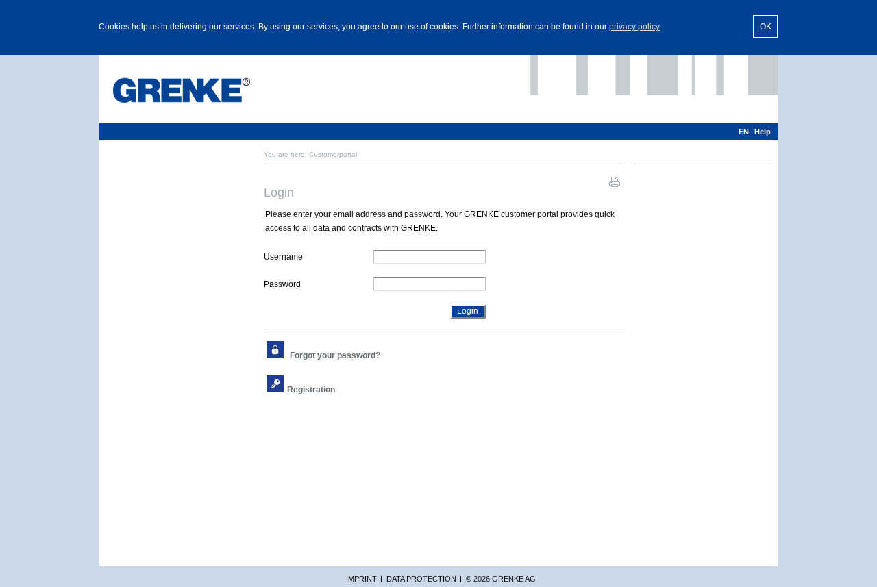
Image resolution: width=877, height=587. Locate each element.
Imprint (361, 579)
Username (283, 257)
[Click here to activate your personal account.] (340, 390)
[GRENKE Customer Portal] (181, 90)
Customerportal (333, 154)
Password (282, 284)
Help (762, 131)
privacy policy (634, 27)
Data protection (421, 579)
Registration (311, 390)
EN (744, 131)
